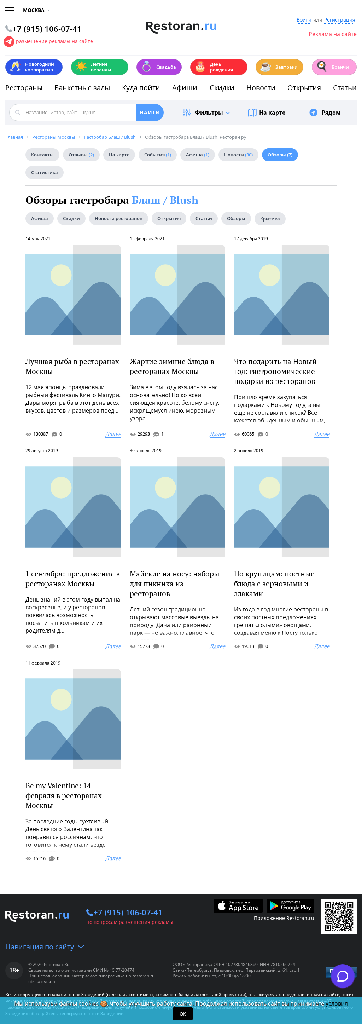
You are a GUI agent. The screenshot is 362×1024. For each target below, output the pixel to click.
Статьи (345, 87)
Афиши (184, 87)
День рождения (213, 67)
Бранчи (332, 66)
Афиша (197, 154)
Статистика (44, 172)
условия (337, 1003)
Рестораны (23, 87)
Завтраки (278, 66)
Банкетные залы (82, 87)
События (157, 154)
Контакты (42, 154)
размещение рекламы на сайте (54, 41)
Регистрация (339, 20)
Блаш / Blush (165, 200)
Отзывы (81, 154)
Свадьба (158, 66)
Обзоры (280, 154)
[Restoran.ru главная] (181, 27)
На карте (272, 112)
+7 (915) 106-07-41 (128, 912)
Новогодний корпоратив (31, 67)
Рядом (331, 112)
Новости (260, 87)
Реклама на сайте (333, 34)
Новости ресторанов (118, 218)
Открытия (304, 87)
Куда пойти (141, 87)
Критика (270, 218)
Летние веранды (93, 67)
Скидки (222, 87)
